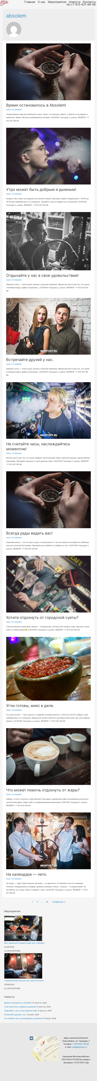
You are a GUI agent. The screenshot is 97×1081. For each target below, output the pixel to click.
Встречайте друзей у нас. (29, 359)
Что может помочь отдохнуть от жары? (43, 790)
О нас (41, 2)
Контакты (89, 2)
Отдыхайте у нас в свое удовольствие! (42, 275)
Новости (74, 2)
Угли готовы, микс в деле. (30, 705)
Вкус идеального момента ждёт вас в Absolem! (24, 943)
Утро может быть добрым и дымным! (41, 189)
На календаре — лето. (26, 874)
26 (47, 902)
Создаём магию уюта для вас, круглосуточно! (24, 981)
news (8, 110)
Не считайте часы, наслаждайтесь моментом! (23, 1018)
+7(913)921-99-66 (80, 1044)
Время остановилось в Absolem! (36, 105)
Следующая (59, 902)
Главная (29, 2)
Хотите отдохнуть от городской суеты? (42, 617)
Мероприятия (57, 2)
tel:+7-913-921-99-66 (81, 4)
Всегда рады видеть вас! (29, 533)
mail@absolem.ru (79, 1047)
